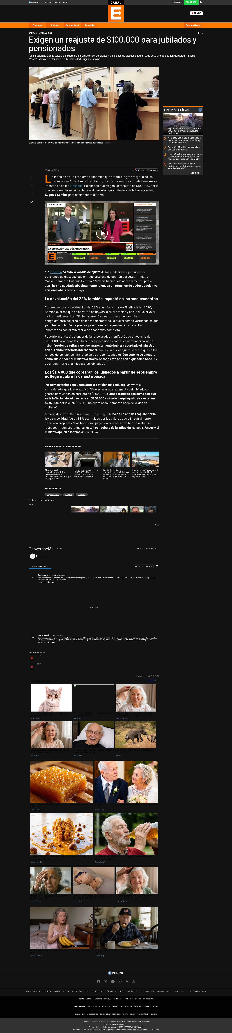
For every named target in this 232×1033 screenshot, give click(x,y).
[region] (94, 612)
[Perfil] (116, 974)
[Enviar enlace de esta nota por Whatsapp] (31, 185)
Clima (87, 991)
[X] (105, 981)
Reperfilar (119, 991)
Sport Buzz (138, 1006)
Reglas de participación (139, 1014)
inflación (56, 272)
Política (55, 25)
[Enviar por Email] (31, 193)
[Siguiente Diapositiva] (157, 525)
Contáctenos (105, 1014)
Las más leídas (176, 110)
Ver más (195, 173)
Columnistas (37, 991)
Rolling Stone (126, 1006)
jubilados (76, 186)
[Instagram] (120, 981)
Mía (131, 999)
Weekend (98, 999)
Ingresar (177, 2)
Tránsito (154, 1014)
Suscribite (191, 2)
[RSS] (127, 981)
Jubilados (81, 495)
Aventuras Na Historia (110, 1006)
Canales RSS (80, 1014)
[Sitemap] (133, 981)
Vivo (190, 991)
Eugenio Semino (53, 495)
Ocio (102, 991)
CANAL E (33, 33)
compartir (144, 582)
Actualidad (90, 25)
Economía (37, 25)
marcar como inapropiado (153, 583)
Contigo (97, 1006)
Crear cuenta (152, 548)
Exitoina (176, 991)
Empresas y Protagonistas (145, 991)
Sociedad (65, 991)
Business (129, 991)
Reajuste (68, 495)
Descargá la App (193, 25)
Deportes (95, 991)
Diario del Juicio (200, 991)
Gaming (183, 991)
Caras (168, 991)
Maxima (155, 1006)
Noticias (160, 991)
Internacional (72, 25)
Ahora (28, 991)
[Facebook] (98, 981)
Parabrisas (117, 999)
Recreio (147, 1006)
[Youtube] (113, 981)
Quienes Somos (92, 1014)
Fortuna (107, 999)
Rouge (126, 999)
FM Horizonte (148, 999)
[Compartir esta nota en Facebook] (31, 169)
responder (42, 582)
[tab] (40, 566)
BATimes (138, 999)
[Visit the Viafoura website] (153, 676)
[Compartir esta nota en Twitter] (31, 177)
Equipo (125, 1014)
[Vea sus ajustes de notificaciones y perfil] (201, 2)
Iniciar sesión (142, 548)
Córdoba (109, 991)
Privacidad (116, 1014)
